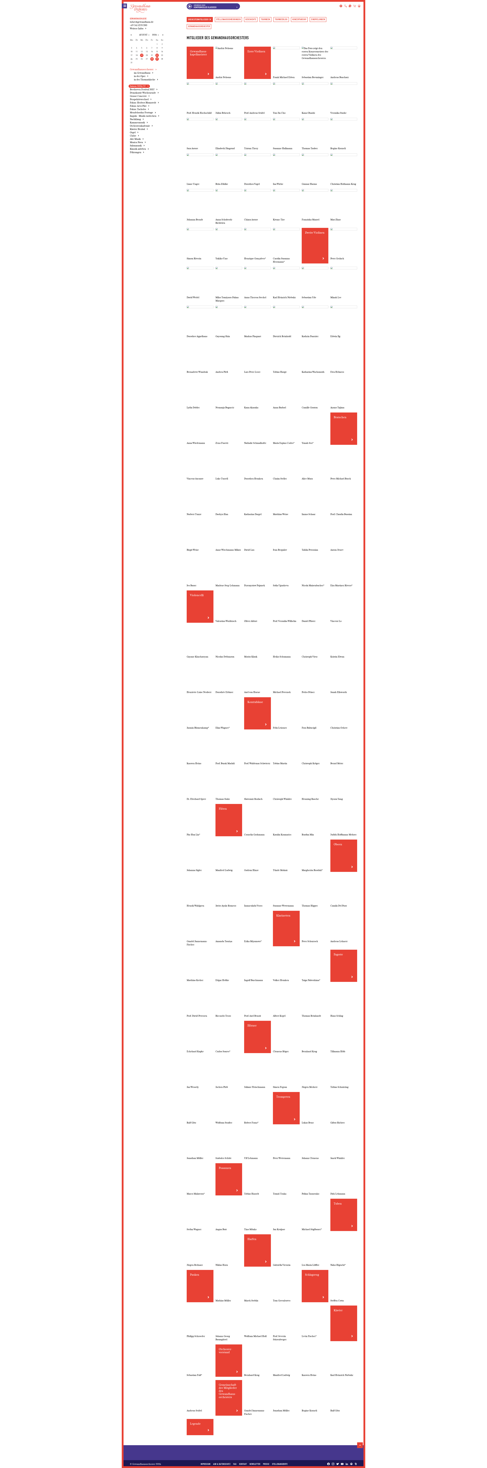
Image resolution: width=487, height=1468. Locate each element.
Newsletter (255, 1464)
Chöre (133, 135)
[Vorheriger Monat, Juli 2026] (131, 35)
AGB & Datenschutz (221, 1464)
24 (132, 59)
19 (142, 55)
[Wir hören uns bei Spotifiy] (351, 1464)
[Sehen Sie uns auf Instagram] (333, 1464)
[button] (360, 1445)
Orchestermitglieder (198, 19)
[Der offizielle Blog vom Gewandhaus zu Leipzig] (355, 1464)
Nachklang (135, 119)
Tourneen (265, 19)
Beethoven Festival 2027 (142, 89)
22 (157, 55)
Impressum (206, 1464)
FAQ (235, 1464)
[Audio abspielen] (190, 6)
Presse (266, 1464)
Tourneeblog (281, 19)
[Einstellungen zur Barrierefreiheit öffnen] (341, 6)
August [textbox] (143, 34)
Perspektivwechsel (139, 99)
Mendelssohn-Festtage (141, 112)
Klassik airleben (138, 148)
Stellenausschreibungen (228, 19)
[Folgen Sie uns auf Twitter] (337, 1464)
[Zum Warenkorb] (354, 6)
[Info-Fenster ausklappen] (237, 6)
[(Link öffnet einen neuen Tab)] (238, 1453)
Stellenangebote (280, 1464)
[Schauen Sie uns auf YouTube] (342, 1464)
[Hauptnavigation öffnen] (124, 6)
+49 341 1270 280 (138, 25)
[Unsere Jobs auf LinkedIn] (346, 1464)
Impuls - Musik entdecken (143, 115)
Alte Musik (135, 139)
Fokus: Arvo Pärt (138, 105)
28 (152, 59)
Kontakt (243, 1464)
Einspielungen (318, 19)
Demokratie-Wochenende (143, 92)
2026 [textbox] (154, 34)
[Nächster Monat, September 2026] (163, 35)
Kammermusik (137, 122)
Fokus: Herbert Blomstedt (143, 102)
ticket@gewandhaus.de (141, 21)
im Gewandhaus (142, 72)
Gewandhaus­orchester (142, 69)
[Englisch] (350, 6)
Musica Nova (136, 142)
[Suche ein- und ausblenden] (345, 6)
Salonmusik (136, 145)
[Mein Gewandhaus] (358, 6)
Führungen (135, 152)
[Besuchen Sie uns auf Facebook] (329, 1464)
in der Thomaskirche (144, 79)
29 (157, 59)
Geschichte (250, 19)
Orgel (133, 132)
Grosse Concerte (138, 96)
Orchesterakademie (140, 125)
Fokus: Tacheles (138, 109)
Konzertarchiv (299, 19)
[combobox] (142, 34)
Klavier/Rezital (137, 129)
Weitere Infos (136, 28)
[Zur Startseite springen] (140, 6)
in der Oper (139, 76)
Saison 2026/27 (138, 86)
